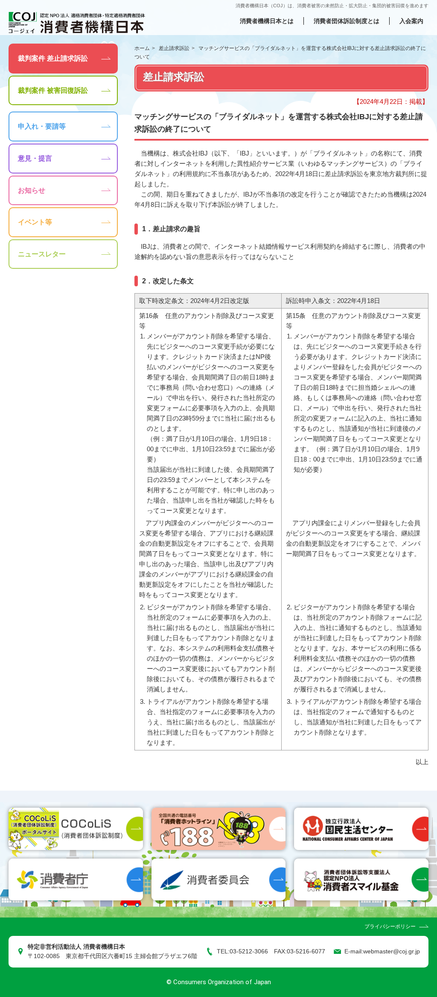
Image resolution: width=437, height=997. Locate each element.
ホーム (142, 48)
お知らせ (31, 190)
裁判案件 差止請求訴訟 (53, 58)
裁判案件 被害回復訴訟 (53, 90)
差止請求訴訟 (174, 48)
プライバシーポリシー (390, 926)
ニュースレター (42, 254)
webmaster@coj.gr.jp (391, 951)
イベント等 (35, 222)
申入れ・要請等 (42, 126)
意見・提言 (35, 158)
